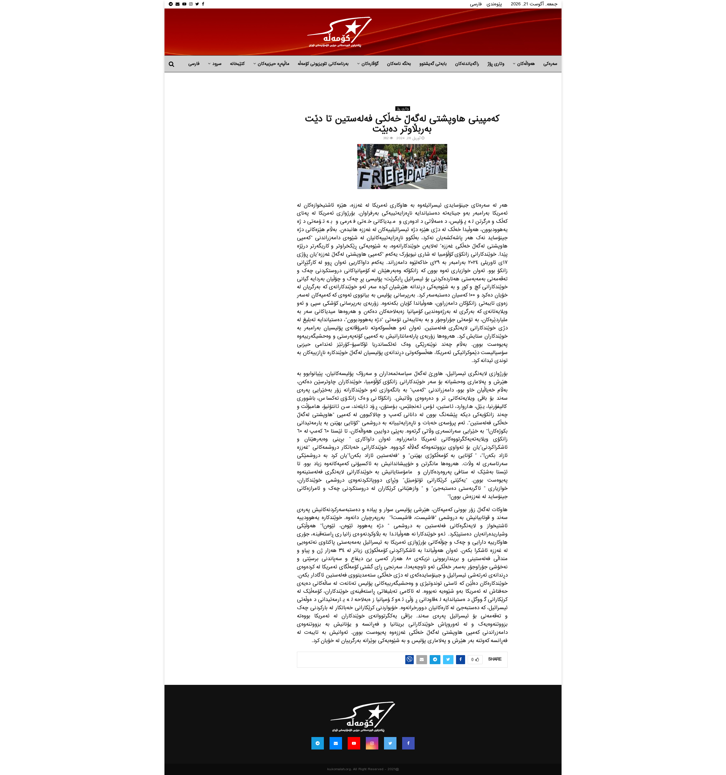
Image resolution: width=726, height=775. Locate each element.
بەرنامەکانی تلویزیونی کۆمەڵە (323, 63)
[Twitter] (390, 743)
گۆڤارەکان (370, 63)
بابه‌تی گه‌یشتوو (433, 63)
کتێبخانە (237, 63)
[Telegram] (317, 743)
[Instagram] (372, 743)
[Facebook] (408, 743)
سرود (216, 63)
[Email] (336, 743)
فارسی (476, 4)
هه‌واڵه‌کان (526, 63)
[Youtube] (354, 743)
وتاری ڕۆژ (495, 63)
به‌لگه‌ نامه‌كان (399, 63)
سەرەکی (550, 63)
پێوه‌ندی (494, 4)
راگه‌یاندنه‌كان (467, 63)
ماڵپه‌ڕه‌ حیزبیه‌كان (273, 63)
